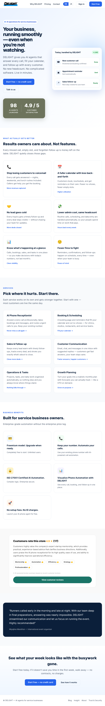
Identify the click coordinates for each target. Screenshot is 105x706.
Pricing (47, 4)
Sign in (81, 4)
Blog (70, 700)
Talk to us (10, 89)
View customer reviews (53, 580)
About (84, 700)
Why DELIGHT (36, 4)
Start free (96, 4)
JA (71, 4)
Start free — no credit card (18, 82)
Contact (56, 4)
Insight (77, 700)
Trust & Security (95, 700)
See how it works (69, 682)
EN (66, 4)
